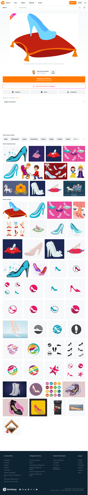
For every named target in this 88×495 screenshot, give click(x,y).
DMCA (30, 462)
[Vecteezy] (2, 2)
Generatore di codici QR (11, 481)
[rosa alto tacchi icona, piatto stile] (38, 407)
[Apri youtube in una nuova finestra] (36, 489)
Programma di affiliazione (36, 465)
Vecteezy (6, 462)
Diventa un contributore (55, 468)
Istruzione (7, 470)
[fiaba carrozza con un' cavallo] (15, 188)
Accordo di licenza (34, 460)
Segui (52, 73)
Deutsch (79, 467)
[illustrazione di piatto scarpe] (57, 407)
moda (5, 139)
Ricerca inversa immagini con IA (11, 475)
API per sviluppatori (9, 472)
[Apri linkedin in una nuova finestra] (25, 489)
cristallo (59, 139)
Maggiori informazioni (10, 102)
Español (79, 462)
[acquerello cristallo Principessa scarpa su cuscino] (38, 229)
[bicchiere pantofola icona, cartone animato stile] (11, 171)
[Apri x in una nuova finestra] (34, 489)
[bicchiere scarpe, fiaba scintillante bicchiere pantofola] (37, 188)
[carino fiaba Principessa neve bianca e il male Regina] (77, 171)
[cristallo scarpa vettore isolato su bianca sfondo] (57, 229)
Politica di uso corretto (76, 490)
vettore (43, 139)
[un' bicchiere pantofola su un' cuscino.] (53, 154)
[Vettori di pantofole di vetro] (74, 154)
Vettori (8, 3)
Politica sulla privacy (64, 490)
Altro (78, 472)
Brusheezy (7, 460)
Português (80, 465)
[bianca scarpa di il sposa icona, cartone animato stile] (36, 389)
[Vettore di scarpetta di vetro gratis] (15, 329)
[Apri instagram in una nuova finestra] (23, 489)
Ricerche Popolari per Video (35, 476)
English (79, 460)
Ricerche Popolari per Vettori (35, 468)
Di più (40, 3)
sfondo (68, 139)
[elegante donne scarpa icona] (58, 268)
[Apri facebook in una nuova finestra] (20, 489)
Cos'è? (17, 98)
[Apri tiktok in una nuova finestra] (31, 489)
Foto (15, 3)
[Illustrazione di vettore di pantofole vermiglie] (79, 210)
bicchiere (76, 139)
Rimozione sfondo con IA (11, 479)
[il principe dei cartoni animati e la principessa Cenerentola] (32, 171)
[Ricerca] (78, 8)
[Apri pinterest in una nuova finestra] (28, 489)
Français (79, 470)
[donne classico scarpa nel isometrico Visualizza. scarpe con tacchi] (39, 268)
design (51, 139)
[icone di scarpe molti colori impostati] (53, 389)
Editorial (31, 3)
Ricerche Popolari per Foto (35, 472)
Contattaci (55, 462)
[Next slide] (81, 139)
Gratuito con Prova (43, 79)
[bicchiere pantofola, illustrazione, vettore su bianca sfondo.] (15, 210)
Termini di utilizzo (53, 490)
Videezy (6, 465)
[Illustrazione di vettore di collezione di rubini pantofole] (15, 229)
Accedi (78, 2)
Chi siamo (55, 465)
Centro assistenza (57, 460)
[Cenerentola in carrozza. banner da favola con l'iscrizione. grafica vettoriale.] (74, 188)
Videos (23, 3)
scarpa (24, 139)
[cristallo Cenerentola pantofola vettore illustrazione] (15, 154)
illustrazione (15, 139)
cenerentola (33, 139)
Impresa (6, 467)
